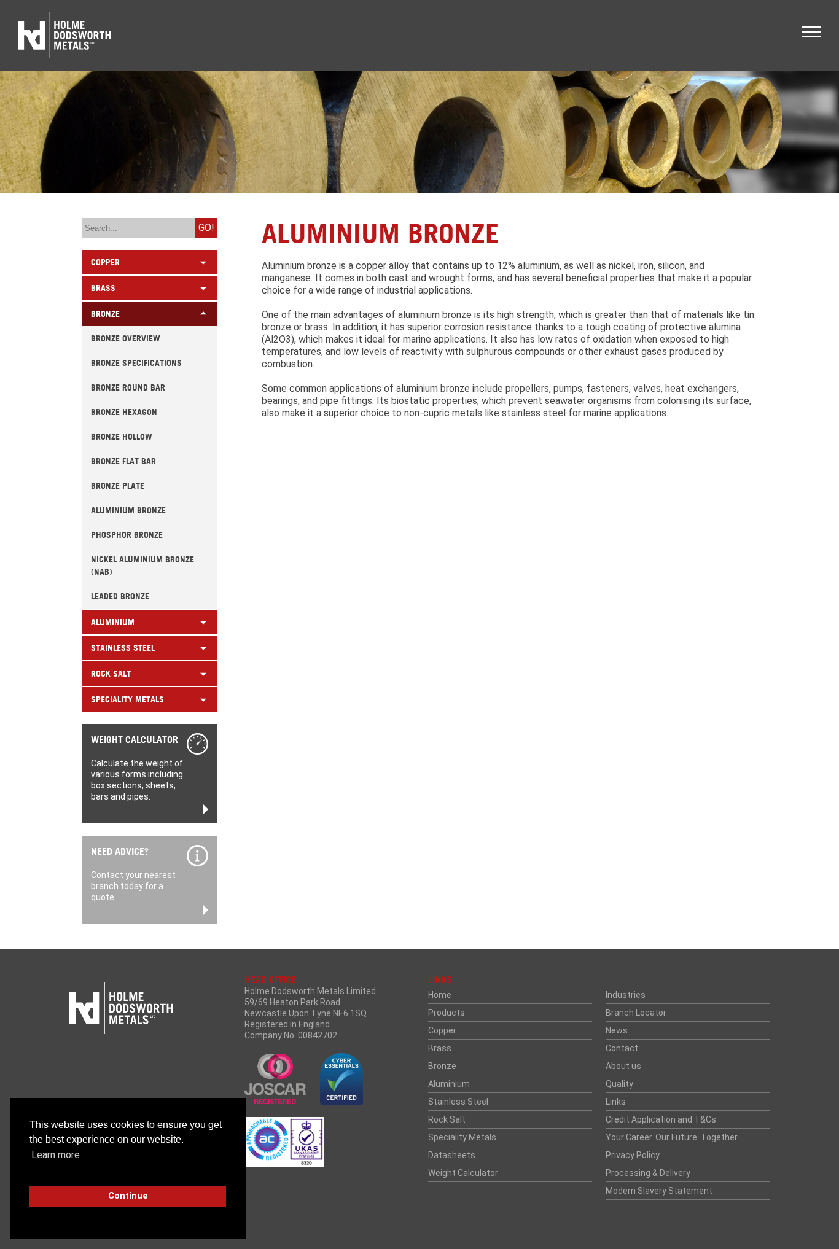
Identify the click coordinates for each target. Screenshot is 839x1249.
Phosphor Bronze (127, 534)
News (617, 1030)
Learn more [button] (55, 1155)
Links (616, 1102)
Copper (442, 1030)
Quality (619, 1084)
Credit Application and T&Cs (661, 1119)
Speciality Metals (462, 1137)
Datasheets (451, 1155)
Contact (622, 1048)
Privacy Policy (633, 1155)
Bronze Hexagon (124, 412)
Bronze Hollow (121, 436)
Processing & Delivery (648, 1173)
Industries (626, 995)
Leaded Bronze (120, 596)
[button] (811, 32)
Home (439, 995)
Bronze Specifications (136, 362)
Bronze (442, 1066)
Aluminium (449, 1084)
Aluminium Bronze (128, 510)
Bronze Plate (117, 485)
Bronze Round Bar (128, 387)
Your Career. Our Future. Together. (672, 1137)
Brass (439, 1048)
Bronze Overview (125, 338)
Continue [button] (128, 1196)
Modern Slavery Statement (659, 1191)
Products (446, 1012)
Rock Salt (447, 1119)
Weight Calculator (463, 1173)
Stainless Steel (458, 1102)
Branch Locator (636, 1012)
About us (623, 1066)
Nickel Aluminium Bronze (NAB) (142, 565)
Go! (206, 227)
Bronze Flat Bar (123, 461)
